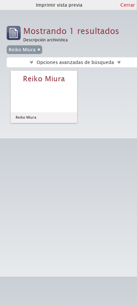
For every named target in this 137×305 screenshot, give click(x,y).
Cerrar (127, 5)
